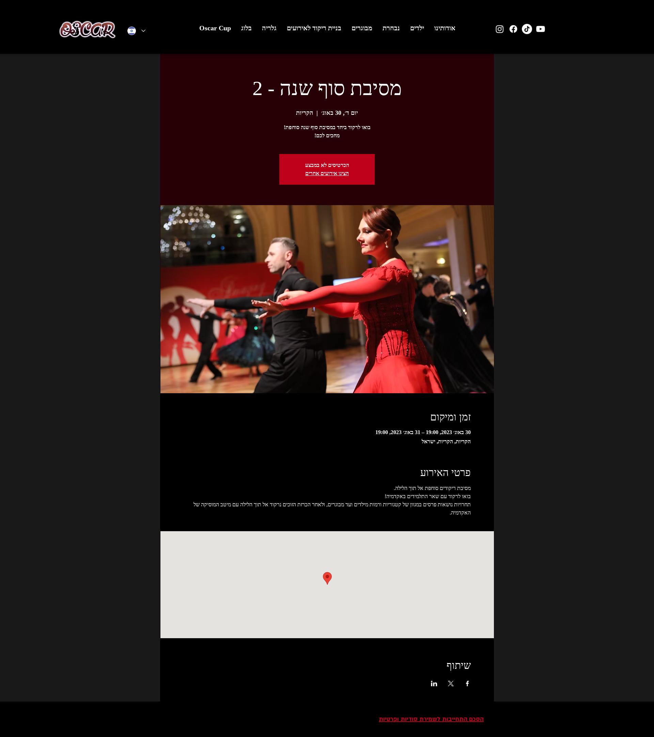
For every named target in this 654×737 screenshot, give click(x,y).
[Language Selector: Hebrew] (136, 31)
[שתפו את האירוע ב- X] (451, 683)
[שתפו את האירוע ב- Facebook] (467, 683)
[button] (417, 30)
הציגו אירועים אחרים (327, 173)
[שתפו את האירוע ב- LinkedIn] (434, 683)
